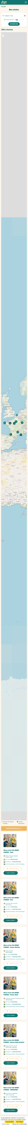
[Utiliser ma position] (25, 16)
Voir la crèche (11, 873)
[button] (18, 432)
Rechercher (14, 24)
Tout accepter (10, 1122)
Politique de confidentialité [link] (19, 1124)
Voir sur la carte (14, 868)
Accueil (3, 6)
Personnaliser (6, 1124)
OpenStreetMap (23, 819)
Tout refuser (19, 1122)
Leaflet (17, 819)
